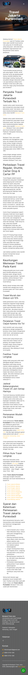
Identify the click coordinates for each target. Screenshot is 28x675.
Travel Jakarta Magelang (14, 492)
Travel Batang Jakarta (13, 499)
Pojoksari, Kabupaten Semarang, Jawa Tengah (13, 436)
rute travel (15, 463)
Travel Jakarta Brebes (13, 484)
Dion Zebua (21, 666)
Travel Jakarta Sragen (13, 494)
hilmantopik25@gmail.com (12, 649)
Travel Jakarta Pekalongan (15, 497)
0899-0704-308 (9, 652)
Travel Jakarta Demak (13, 490)
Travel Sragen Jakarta (13, 488)
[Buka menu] (3, 640)
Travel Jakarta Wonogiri (14, 495)
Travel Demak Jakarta (13, 486)
